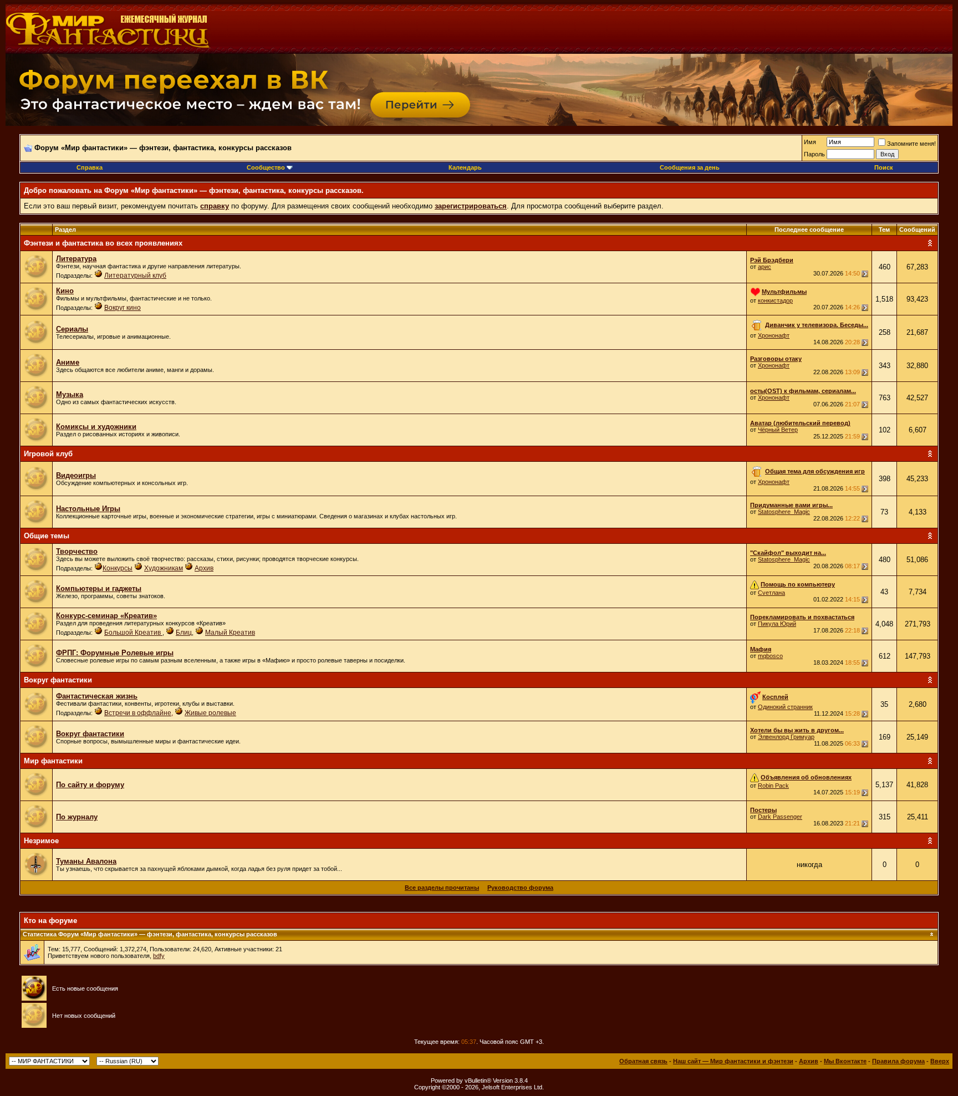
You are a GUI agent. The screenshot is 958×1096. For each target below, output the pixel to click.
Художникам (163, 568)
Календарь (465, 167)
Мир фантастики (53, 761)
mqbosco (770, 655)
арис (764, 266)
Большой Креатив (133, 632)
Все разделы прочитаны (442, 887)
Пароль (814, 154)
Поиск (883, 167)
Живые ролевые (210, 713)
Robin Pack (773, 785)
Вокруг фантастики (58, 680)
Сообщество (266, 167)
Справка (90, 167)
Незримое (41, 841)
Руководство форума (520, 887)
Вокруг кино (122, 308)
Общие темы (46, 536)
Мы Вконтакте (845, 1061)
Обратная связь (643, 1061)
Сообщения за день (690, 167)
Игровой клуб (48, 454)
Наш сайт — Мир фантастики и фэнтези (733, 1061)
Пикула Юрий (777, 623)
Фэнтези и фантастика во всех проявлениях (103, 243)
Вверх (939, 1061)
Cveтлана (771, 592)
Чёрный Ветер (778, 429)
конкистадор (775, 300)
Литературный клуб (135, 275)
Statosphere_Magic (784, 511)
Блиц (184, 632)
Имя (810, 142)
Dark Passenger (780, 816)
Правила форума (898, 1061)
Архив (204, 568)
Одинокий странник (785, 707)
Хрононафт (773, 335)
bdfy (159, 955)
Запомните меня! (911, 143)
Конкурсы (118, 568)
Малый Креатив (230, 632)
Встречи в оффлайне (137, 713)
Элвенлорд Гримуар (786, 736)
